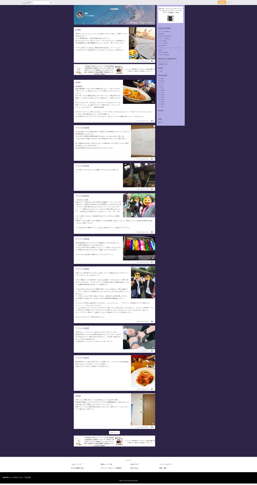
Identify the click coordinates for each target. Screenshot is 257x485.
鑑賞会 (160, 45)
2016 (159, 95)
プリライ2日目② (82, 166)
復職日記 (161, 52)
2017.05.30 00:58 (142, 321)
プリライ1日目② (82, 269)
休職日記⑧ (161, 55)
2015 (159, 97)
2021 (159, 83)
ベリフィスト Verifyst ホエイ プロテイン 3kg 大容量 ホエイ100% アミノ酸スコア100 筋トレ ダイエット (139, 70)
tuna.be (128, 460)
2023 (159, 78)
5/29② (78, 29)
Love (143, 23)
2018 (159, 90)
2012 (159, 104)
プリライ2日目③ (82, 127)
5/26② (78, 396)
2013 (159, 102)
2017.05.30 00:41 (142, 351)
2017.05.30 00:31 (142, 427)
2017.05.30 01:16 (142, 189)
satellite (114, 8)
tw (159, 116)
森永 (86, 13)
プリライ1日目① (82, 357)
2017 (159, 92)
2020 (159, 85)
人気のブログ (134, 464)
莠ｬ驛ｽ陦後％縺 (163, 36)
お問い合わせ (134, 468)
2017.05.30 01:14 (142, 232)
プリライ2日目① (82, 196)
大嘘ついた (161, 38)
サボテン (161, 43)
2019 (159, 88)
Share (150, 22)
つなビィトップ (76, 464)
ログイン (230, 2)
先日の (160, 41)
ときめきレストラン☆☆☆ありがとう (170, 48)
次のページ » (114, 433)
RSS (161, 122)
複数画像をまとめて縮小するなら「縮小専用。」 (18, 477)
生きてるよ (161, 31)
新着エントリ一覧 (106, 464)
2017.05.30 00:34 (142, 389)
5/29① (78, 82)
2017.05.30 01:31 (142, 121)
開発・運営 (162, 468)
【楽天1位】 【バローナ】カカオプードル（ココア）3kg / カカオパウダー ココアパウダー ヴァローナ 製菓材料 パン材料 (170, 10)
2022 (159, 81)
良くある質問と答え (77, 468)
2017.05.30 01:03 (142, 262)
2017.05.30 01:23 (142, 159)
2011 (159, 106)
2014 (159, 99)
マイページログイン (165, 464)
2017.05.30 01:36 (142, 61)
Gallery (134, 23)
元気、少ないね (163, 62)
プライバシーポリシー (108, 468)
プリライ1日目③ (82, 239)
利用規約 (119, 468)
